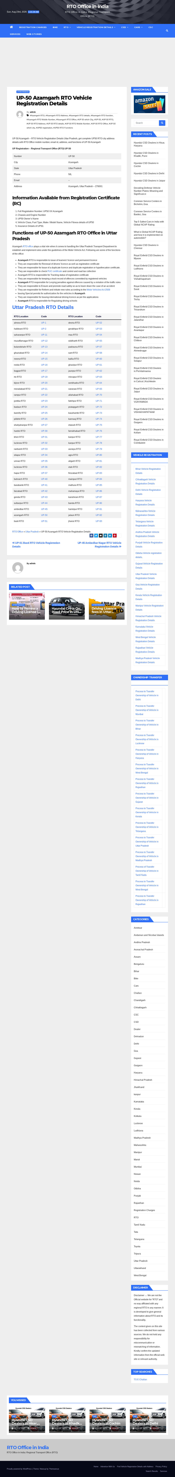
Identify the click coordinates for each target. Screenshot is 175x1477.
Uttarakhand (140, 1268)
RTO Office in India (88, 6)
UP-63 (99, 377)
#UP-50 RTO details (55, 124)
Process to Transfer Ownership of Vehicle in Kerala (146, 812)
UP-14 (44, 353)
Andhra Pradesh (142, 942)
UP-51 (44, 521)
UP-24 (44, 407)
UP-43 (44, 497)
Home (96, 1467)
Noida (137, 1181)
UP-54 (99, 335)
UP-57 (99, 347)
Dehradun (139, 1036)
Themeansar (54, 1469)
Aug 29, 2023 (101, 1428)
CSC (150, 27)
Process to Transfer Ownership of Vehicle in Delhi (146, 695)
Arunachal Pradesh (143, 949)
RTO (66, 27)
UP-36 (44, 467)
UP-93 (99, 521)
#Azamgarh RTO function (102, 115)
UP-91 (99, 509)
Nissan (137, 1174)
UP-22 (44, 395)
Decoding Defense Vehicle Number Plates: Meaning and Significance (148, 191)
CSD (124, 27)
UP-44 (44, 503)
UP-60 (99, 359)
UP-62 (99, 371)
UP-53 (99, 329)
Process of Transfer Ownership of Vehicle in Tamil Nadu (146, 871)
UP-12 (44, 341)
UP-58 (99, 353)
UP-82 (99, 467)
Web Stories (34, 34)
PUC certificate (54, 271)
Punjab (137, 1196)
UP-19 (44, 377)
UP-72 (99, 407)
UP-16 (44, 365)
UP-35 (44, 461)
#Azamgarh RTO (37, 115)
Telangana (139, 1239)
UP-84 (99, 479)
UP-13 (44, 347)
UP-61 (99, 365)
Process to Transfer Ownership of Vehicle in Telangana (146, 827)
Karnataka (139, 1101)
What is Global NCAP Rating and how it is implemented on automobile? (148, 235)
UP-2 (43, 329)
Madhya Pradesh (142, 1138)
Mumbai (138, 1167)
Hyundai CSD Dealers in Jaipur (149, 181)
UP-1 (43, 323)
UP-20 (44, 383)
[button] (167, 31)
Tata (136, 1232)
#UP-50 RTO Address (36, 124)
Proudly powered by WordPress (19, 1469)
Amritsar (138, 928)
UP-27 (44, 425)
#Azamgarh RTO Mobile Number (41, 119)
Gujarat (137, 1058)
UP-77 (99, 437)
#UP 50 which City (85, 119)
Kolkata (137, 1116)
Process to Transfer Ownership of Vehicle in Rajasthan (146, 783)
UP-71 (99, 401)
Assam (137, 957)
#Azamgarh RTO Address (57, 115)
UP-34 (44, 455)
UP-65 (99, 389)
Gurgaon (138, 1065)
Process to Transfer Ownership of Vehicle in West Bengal (146, 768)
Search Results (152, 1471)
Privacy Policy (161, 1467)
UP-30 (44, 431)
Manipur (138, 1152)
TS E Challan (140, 1379)
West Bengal (140, 1275)
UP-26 (44, 419)
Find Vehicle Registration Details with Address (135, 1467)
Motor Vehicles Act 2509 (98, 290)
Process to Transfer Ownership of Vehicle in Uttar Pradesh (146, 841)
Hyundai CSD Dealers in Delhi (149, 173)
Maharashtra (140, 1145)
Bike (55, 27)
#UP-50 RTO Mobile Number (77, 124)
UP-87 (99, 497)
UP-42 (44, 491)
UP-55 (99, 341)
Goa (136, 1051)
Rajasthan (139, 1203)
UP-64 (99, 383)
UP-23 (44, 401)
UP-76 (99, 431)
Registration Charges (33, 27)
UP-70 (99, 395)
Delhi (136, 1044)
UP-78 (99, 443)
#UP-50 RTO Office (99, 124)
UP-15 (44, 359)
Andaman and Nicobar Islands (149, 935)
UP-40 (44, 479)
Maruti (137, 1159)
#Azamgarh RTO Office (66, 119)
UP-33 (44, 449)
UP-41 (44, 485)
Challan (138, 993)
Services (15, 34)
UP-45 (44, 509)
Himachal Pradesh (143, 1080)
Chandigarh (140, 1000)
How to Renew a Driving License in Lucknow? (26, 611)
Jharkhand (139, 1087)
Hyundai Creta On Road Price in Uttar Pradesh (67, 611)
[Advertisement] (87, 58)
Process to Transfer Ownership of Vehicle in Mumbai (146, 710)
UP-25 (44, 413)
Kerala (137, 1109)
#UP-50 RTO (107, 119)
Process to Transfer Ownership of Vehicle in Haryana (146, 754)
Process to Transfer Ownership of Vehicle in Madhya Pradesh (146, 856)
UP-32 (44, 443)
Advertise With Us (107, 1467)
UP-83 (99, 473)
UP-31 (44, 437)
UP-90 (99, 503)
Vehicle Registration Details (95, 27)
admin (33, 112)
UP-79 (99, 449)
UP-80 (99, 455)
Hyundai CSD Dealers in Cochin (106, 1421)
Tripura (137, 1254)
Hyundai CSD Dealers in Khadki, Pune (66, 1423)
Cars (137, 27)
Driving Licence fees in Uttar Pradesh (104, 611)
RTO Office (17, 531)
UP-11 (44, 335)
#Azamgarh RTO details (79, 115)
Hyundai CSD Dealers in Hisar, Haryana (24, 1423)
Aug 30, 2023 (61, 1428)
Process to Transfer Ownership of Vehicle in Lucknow (146, 739)
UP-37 (44, 473)
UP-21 (44, 389)
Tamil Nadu (139, 1225)
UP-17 (44, 371)
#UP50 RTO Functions (63, 128)
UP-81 (99, 461)
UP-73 (99, 413)
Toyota (137, 1246)
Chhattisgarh (140, 1007)
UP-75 (99, 425)
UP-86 (99, 491)
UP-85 (99, 485)
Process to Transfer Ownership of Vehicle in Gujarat (146, 798)
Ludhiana (138, 1130)
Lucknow (138, 1123)
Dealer (137, 1029)
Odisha (137, 1188)
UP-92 (99, 515)
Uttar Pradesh (23, 91)
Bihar (136, 971)
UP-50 (44, 515)
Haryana (138, 1073)
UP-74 (99, 419)
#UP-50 (97, 119)
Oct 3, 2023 (19, 1428)
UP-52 (99, 323)
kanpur (137, 1094)
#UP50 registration (44, 128)
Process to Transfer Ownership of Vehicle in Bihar (146, 724)
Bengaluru (139, 964)
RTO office (28, 246)
